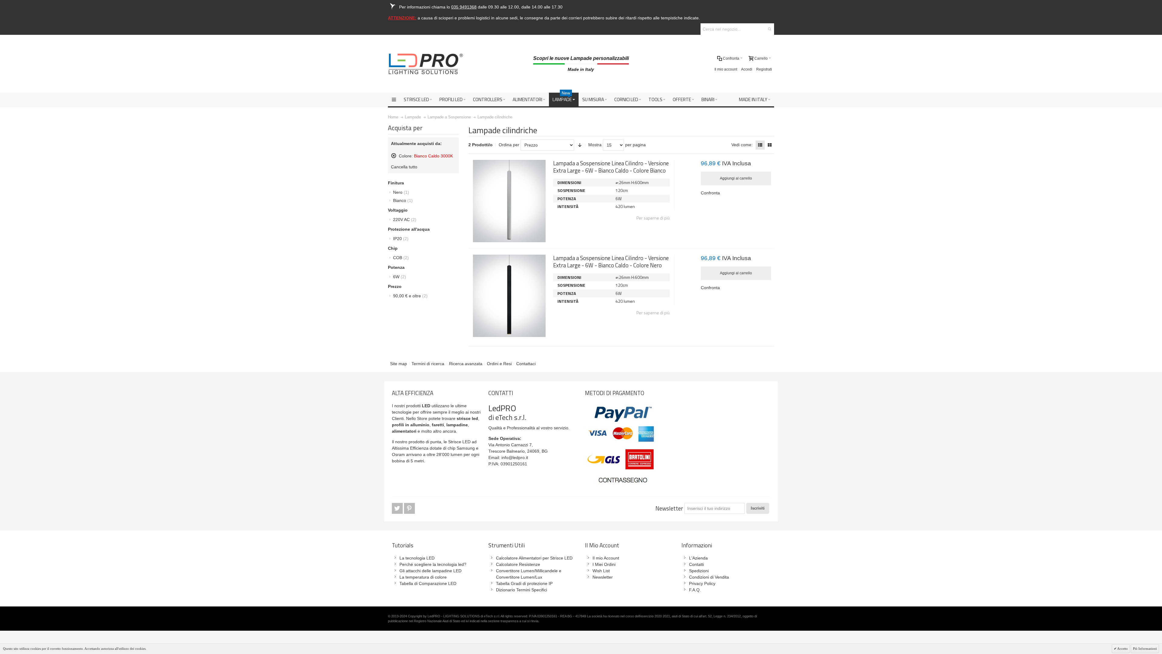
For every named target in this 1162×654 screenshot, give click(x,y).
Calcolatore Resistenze (518, 564)
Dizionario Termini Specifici (521, 589)
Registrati (764, 69)
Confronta (710, 192)
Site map (398, 363)
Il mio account (725, 69)
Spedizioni (699, 570)
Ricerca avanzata (465, 363)
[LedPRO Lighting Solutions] (426, 63)
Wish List (601, 570)
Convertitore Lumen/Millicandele (527, 570)
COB (401, 257)
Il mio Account (605, 558)
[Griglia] (769, 145)
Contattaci (526, 363)
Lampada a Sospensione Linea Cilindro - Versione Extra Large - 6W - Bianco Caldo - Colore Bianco (611, 166)
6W (399, 276)
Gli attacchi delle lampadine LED (430, 570)
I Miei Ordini (603, 564)
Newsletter (669, 508)
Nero (401, 192)
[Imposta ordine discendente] (579, 145)
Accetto (1122, 648)
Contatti (696, 564)
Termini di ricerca (428, 363)
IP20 (401, 238)
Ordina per (509, 144)
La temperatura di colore (423, 577)
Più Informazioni (1145, 648)
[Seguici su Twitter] (398, 508)
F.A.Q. (695, 589)
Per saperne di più (653, 218)
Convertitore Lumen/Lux (519, 577)
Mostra (595, 144)
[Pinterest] (409, 508)
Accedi (746, 69)
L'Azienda (698, 558)
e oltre (410, 295)
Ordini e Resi (499, 363)
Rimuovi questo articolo (393, 155)
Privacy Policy (702, 583)
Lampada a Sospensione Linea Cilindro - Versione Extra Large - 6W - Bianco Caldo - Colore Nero (611, 261)
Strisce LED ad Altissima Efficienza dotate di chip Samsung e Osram (435, 448)
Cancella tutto (404, 166)
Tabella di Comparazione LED (427, 583)
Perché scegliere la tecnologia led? (432, 564)
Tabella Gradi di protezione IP (524, 583)
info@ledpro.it (514, 457)
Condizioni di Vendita (709, 577)
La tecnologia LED (417, 558)
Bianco (403, 200)
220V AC (404, 219)
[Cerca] (769, 29)
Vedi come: (742, 144)
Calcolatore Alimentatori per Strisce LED (534, 558)
